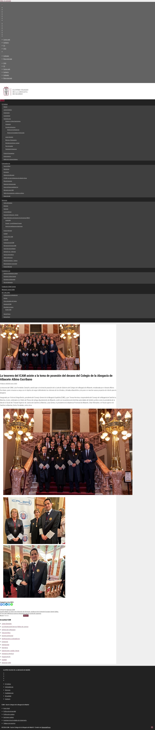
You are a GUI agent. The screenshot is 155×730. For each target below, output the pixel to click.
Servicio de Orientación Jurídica (11, 273)
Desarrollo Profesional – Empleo (11, 215)
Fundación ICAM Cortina (9, 287)
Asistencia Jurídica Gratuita (10, 276)
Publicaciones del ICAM (9, 242)
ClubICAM (6, 239)
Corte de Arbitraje (7, 212)
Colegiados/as (6, 163)
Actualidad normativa (8, 307)
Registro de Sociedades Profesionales (15, 132)
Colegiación (8, 124)
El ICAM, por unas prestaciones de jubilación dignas (15, 178)
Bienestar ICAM (6, 663)
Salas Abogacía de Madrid (9, 248)
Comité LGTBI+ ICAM (8, 236)
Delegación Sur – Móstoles (10, 251)
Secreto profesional (7, 636)
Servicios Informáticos (9, 254)
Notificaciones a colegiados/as (11, 295)
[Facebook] (1, 604)
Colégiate (6, 56)
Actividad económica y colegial (12, 143)
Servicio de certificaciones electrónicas (14, 226)
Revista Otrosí (7, 317)
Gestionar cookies (8, 717)
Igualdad (6, 233)
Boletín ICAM (8, 309)
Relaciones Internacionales (10, 184)
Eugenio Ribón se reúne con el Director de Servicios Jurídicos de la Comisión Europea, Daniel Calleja (29, 611)
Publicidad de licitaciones (11, 149)
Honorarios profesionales (9, 279)
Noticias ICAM (11, 610)
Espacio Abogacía (8, 230)
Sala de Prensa (7, 314)
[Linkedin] (6, 604)
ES (4, 46)
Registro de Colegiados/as (13, 129)
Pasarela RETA (6, 657)
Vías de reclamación (8, 282)
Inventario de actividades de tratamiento (15, 720)
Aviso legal (6, 708)
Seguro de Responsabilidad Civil (11, 187)
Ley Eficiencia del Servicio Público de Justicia (15, 627)
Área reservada (7, 59)
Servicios (4, 200)
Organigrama (7, 112)
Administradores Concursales (10, 263)
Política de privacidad (9, 711)
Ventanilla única (7, 118)
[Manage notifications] (152, 727)
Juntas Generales (9, 137)
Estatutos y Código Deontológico (13, 121)
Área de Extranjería (8, 181)
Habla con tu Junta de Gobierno (11, 159)
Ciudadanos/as (6, 271)
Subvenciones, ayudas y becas (10, 651)
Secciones (6, 209)
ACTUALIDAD (6, 293)
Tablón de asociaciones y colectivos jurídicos (14, 193)
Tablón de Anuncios (8, 257)
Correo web (6, 40)
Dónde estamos (7, 156)
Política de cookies (8, 714)
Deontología (6, 169)
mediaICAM (8, 220)
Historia (5, 106)
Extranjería (5, 642)
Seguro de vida (7, 196)
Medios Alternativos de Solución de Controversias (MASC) (17, 218)
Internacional (5, 645)
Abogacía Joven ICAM (9, 190)
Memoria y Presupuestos (11, 140)
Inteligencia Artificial (8, 654)
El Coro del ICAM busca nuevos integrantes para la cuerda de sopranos (20, 613)
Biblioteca (6, 206)
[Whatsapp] (11, 604)
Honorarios (6, 172)
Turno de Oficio (7, 166)
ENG (4, 49)
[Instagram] (9, 604)
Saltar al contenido (5, 1)
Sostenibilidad (7, 115)
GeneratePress (46, 727)
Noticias (5, 298)
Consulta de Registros (10, 127)
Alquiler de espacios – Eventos (10, 260)
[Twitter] (4, 604)
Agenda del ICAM (7, 304)
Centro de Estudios (8, 203)
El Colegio (5, 104)
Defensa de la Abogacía (9, 175)
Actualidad (8, 696)
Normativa (5, 648)
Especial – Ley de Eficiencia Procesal (13, 223)
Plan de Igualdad (9, 146)
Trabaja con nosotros (9, 723)
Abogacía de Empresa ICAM (10, 245)
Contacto (6, 43)
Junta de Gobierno (8, 109)
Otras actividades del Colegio (10, 301)
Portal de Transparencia (9, 153)
